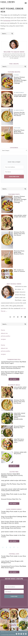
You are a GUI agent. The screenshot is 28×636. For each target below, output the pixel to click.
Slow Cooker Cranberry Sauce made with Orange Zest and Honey (13, 527)
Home (3, 330)
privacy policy (5, 336)
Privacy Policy (5, 631)
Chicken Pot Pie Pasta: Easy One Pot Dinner (19, 114)
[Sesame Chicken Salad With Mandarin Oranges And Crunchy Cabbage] (4, 614)
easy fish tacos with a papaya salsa (19, 440)
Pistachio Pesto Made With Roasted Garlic (19, 131)
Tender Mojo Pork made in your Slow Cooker (13, 494)
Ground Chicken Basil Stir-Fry (19, 426)
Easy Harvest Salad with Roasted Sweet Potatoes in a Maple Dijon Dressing (12, 373)
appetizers (17, 128)
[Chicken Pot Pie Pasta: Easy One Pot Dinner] (23, 614)
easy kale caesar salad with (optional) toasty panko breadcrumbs (19, 416)
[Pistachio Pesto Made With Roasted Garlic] (4, 625)
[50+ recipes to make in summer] (13, 625)
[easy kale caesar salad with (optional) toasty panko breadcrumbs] (23, 625)
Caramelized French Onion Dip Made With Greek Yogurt (13, 362)
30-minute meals (19, 92)
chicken (16, 75)
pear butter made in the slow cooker (13, 531)
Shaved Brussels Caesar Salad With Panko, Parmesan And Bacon (13, 367)
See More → (14, 379)
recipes (3, 339)
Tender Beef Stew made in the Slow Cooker (13, 536)
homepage (7, 20)
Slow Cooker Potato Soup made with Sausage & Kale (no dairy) (13, 522)
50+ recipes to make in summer (19, 270)
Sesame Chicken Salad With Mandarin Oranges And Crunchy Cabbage (20, 80)
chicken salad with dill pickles (20, 452)
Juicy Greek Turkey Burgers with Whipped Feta (12, 561)
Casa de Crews (8, 2)
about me (4, 333)
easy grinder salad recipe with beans (20, 95)
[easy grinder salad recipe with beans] (13, 614)
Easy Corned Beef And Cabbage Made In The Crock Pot (14, 517)
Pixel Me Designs (10, 634)
